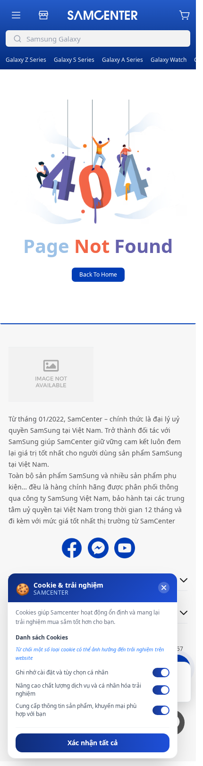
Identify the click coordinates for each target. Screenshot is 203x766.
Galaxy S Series (74, 60)
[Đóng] (163, 587)
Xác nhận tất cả (93, 742)
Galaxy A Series (122, 60)
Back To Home (98, 274)
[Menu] (16, 15)
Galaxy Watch (168, 60)
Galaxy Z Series (26, 60)
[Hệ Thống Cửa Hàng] (43, 15)
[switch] (160, 672)
